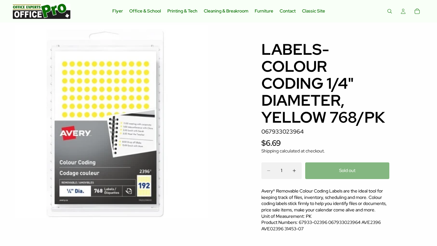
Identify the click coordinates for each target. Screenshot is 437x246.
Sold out (347, 170)
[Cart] (417, 11)
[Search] (390, 11)
